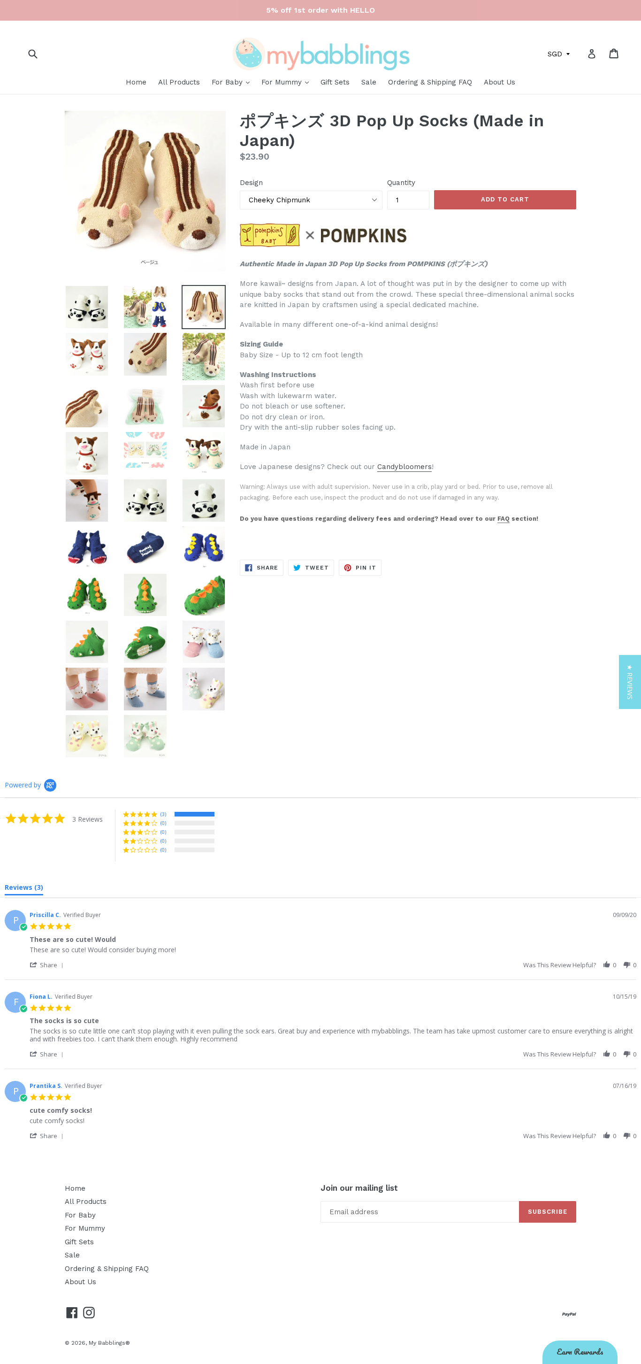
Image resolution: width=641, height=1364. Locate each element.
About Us (499, 82)
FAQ (503, 518)
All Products (179, 82)
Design (251, 182)
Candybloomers (404, 466)
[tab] (24, 889)
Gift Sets (335, 82)
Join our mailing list (359, 1188)
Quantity (401, 182)
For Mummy (282, 82)
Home (136, 82)
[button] (48, 964)
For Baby (228, 82)
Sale (368, 82)
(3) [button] (163, 813)
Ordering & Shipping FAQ (430, 82)
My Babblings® (109, 1343)
